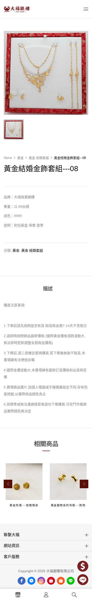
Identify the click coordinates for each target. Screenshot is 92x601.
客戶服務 (11, 557)
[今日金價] (82, 566)
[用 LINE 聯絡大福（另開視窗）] (82, 579)
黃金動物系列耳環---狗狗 (68, 505)
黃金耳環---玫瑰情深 (24, 505)
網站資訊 (11, 546)
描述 (48, 288)
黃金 (20, 158)
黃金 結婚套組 (39, 158)
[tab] (47, 289)
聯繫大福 (11, 535)
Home (8, 158)
